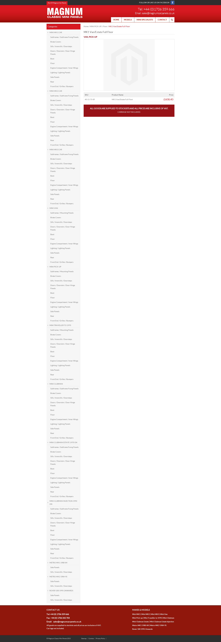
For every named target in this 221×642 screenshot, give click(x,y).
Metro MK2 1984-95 (158, 625)
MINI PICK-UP (96, 26)
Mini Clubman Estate (140, 622)
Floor (105, 26)
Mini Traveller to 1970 (153, 618)
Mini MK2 (146, 614)
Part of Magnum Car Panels (57, 3)
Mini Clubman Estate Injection (162, 622)
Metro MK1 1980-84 (140, 625)
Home (86, 26)
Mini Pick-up (137, 618)
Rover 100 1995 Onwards (142, 629)
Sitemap (84, 638)
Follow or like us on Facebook (154, 3)
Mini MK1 (136, 614)
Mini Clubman (168, 618)
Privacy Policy (100, 638)
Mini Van (164, 614)
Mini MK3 (155, 614)
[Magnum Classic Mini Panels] (64, 13)
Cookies (91, 638)
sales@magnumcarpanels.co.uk (158, 13)
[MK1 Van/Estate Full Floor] (129, 41)
